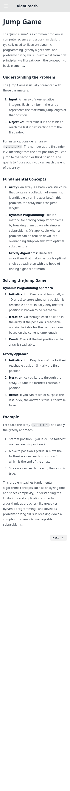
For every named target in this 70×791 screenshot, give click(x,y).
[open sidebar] (5, 5)
